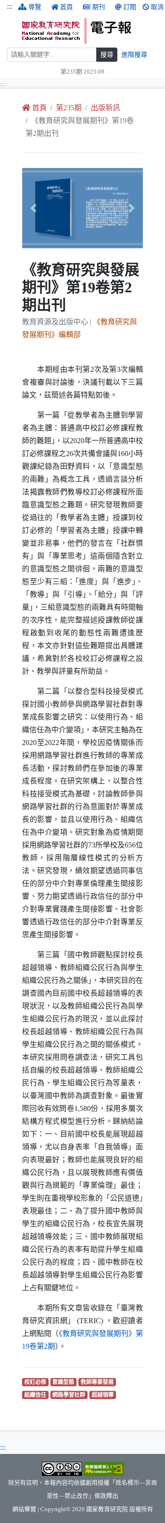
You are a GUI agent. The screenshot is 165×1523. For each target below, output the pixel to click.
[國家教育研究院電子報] (90, 31)
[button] (31, 208)
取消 (157, 7)
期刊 (98, 7)
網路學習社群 (70, 1394)
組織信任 (36, 1394)
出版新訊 (105, 108)
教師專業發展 (98, 1381)
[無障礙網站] (103, 1468)
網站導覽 (24, 1509)
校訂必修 (36, 1381)
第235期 (69, 108)
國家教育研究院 (107, 1509)
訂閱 (129, 7)
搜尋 (106, 54)
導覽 (34, 7)
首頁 (66, 7)
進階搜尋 (134, 54)
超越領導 (104, 1394)
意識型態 (64, 1381)
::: (9, 6)
